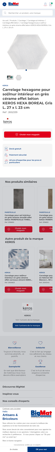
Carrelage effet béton (11, 23)
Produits (13, 20)
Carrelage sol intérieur (36, 20)
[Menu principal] (4, 4)
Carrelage (22, 20)
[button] (26, 70)
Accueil (5, 20)
